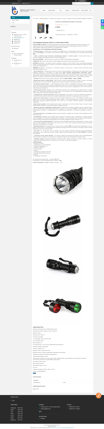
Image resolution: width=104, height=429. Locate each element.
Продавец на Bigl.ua (52, 426)
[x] (35, 373)
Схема (13, 400)
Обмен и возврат (84, 10)
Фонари (64, 18)
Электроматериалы (44, 18)
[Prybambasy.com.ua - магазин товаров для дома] (15, 10)
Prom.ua (58, 425)
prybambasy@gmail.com (19, 37)
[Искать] (92, 3)
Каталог (37, 18)
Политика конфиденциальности (67, 427)
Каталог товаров (51, 10)
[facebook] (33, 373)
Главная (44, 10)
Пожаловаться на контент (55, 427)
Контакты (67, 10)
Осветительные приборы (55, 18)
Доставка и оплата (75, 10)
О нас (60, 10)
